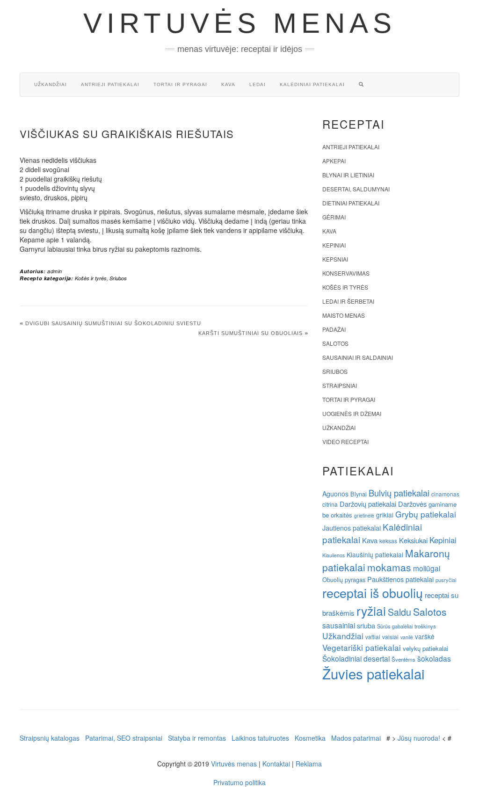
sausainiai (338, 625)
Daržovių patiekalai (368, 504)
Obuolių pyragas (343, 579)
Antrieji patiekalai (110, 84)
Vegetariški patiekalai (361, 647)
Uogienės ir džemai (351, 413)
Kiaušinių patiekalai (375, 554)
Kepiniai (334, 245)
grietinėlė (364, 515)
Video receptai (345, 441)
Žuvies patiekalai (373, 673)
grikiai (384, 514)
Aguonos (335, 493)
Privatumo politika (239, 782)
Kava (228, 84)
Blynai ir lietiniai (348, 175)
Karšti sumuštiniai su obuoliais (250, 333)
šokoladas (434, 658)
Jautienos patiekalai (351, 527)
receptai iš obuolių (372, 592)
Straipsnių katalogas (50, 738)
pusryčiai (445, 579)
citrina (330, 504)
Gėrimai (334, 217)
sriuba (366, 625)
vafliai (372, 637)
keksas (388, 541)
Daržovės (412, 504)
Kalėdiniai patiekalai (312, 84)
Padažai (334, 329)
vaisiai (390, 637)
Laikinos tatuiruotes (260, 738)
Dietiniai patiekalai (350, 203)
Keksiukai (413, 540)
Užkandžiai (50, 84)
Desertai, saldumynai (356, 189)
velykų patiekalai (425, 648)
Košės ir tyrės (91, 278)
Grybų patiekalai (425, 514)
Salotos (335, 343)
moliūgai (426, 568)
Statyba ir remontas (197, 738)
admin (54, 271)
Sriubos (118, 278)
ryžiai (371, 610)
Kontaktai (276, 763)
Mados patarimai (356, 738)
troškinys (425, 626)
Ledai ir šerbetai (348, 301)
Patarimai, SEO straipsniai (123, 738)
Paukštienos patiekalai (400, 579)
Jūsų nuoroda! (419, 738)
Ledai (257, 84)
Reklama (309, 763)
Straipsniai (339, 385)
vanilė (406, 637)
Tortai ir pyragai (180, 84)
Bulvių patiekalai (399, 493)
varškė (425, 636)
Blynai (358, 493)
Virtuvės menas (239, 23)
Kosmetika (310, 738)
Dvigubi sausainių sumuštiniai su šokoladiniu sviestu (113, 323)
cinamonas (445, 494)
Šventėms (403, 659)
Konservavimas (346, 273)
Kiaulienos (333, 555)
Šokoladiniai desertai (356, 658)
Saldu (399, 612)
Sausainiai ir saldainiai (357, 357)
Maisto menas (343, 315)
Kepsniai (335, 259)
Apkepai (334, 161)
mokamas (389, 567)
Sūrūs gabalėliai (395, 626)
